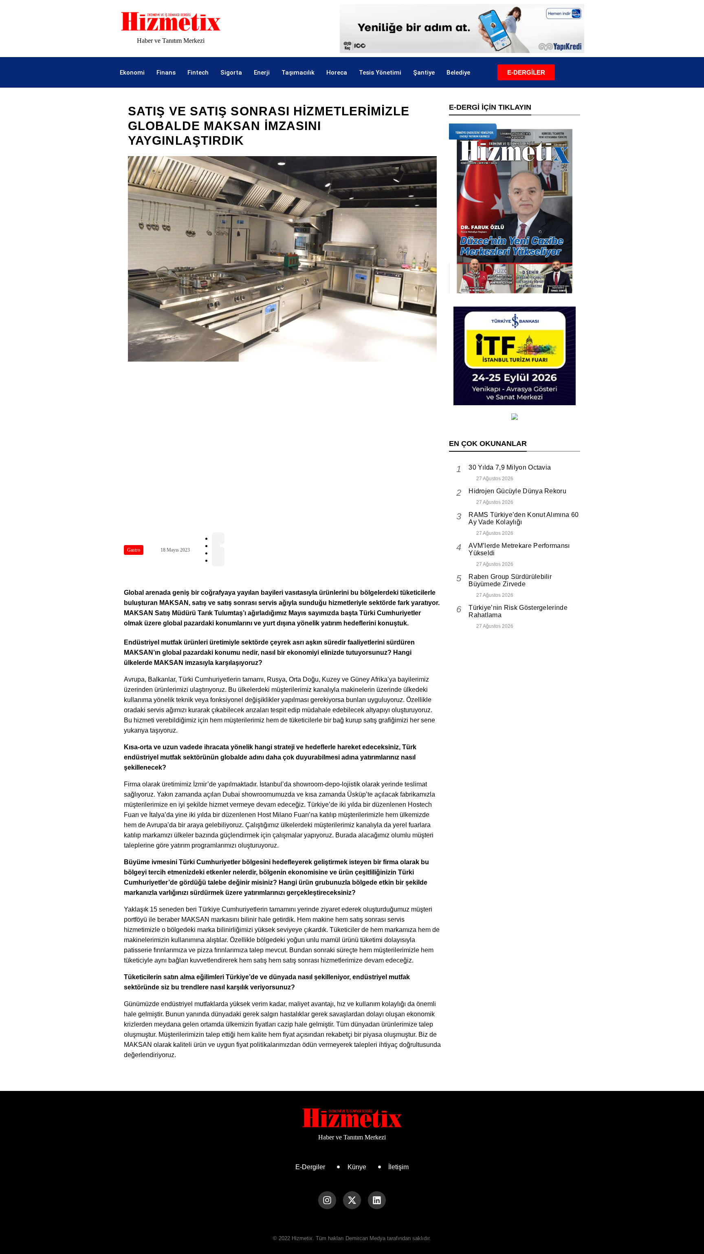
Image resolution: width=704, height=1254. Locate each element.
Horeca (336, 72)
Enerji (262, 72)
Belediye (458, 72)
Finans (166, 72)
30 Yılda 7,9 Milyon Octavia (510, 467)
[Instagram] (327, 1200)
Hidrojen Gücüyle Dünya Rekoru (517, 491)
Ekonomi (132, 72)
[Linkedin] (377, 1200)
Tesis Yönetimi (380, 72)
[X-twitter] (352, 1200)
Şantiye (424, 72)
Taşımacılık (298, 72)
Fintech (198, 72)
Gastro (133, 550)
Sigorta (231, 72)
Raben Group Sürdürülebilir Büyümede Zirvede (510, 580)
